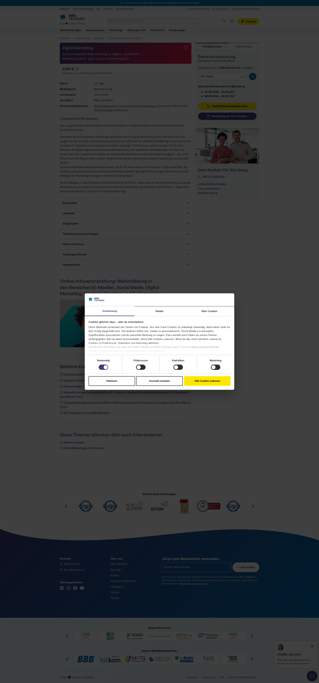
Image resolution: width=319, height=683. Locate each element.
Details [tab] (160, 311)
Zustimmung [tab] (109, 311)
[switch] (141, 367)
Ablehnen (111, 381)
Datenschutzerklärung (205, 347)
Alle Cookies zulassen (207, 381)
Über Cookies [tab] (209, 311)
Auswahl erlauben (159, 381)
